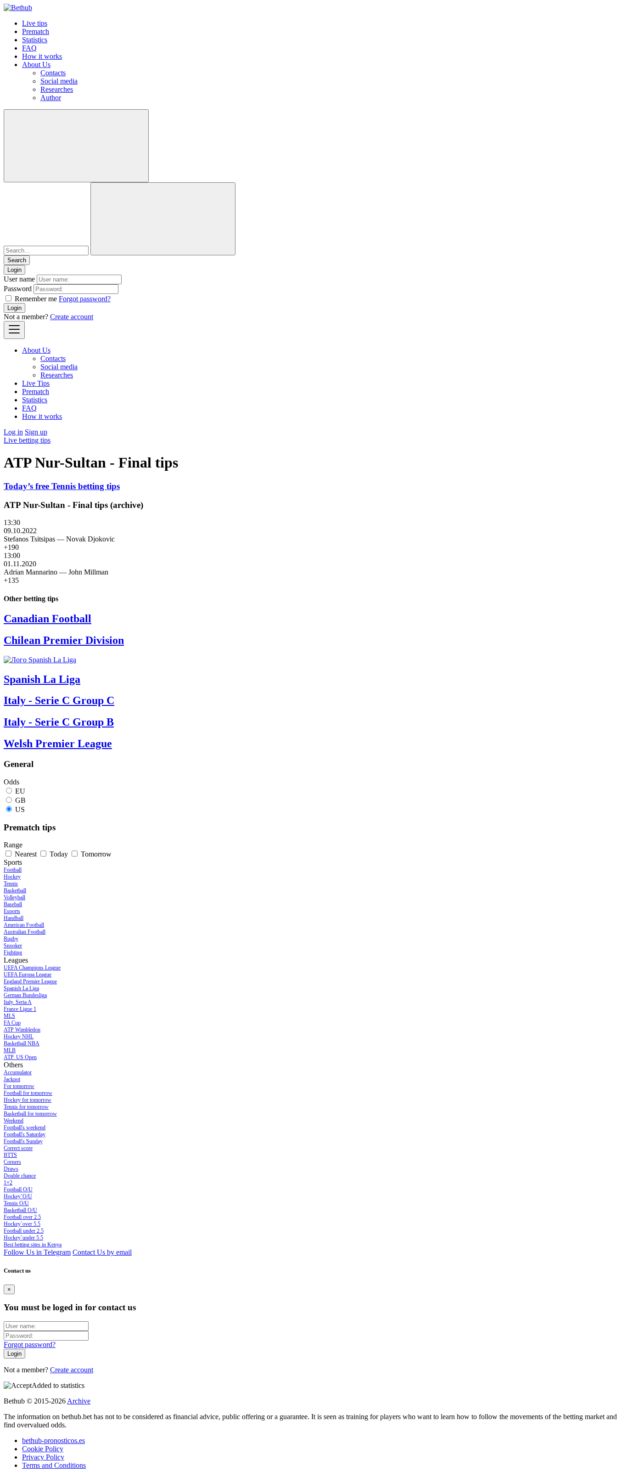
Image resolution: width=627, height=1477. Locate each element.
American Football (24, 925)
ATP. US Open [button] (20, 1057)
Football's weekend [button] (24, 1127)
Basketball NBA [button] (21, 1043)
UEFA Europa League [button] (27, 974)
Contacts (53, 73)
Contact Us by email (102, 1252)
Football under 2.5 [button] (24, 1231)
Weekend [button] (13, 1120)
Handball (13, 918)
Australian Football (24, 932)
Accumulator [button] (18, 1072)
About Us (36, 64)
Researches (56, 89)
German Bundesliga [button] (25, 995)
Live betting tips (27, 440)
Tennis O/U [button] (16, 1203)
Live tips (34, 23)
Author (50, 97)
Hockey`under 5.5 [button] (23, 1238)
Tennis (11, 883)
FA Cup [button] (12, 1023)
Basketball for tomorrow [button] (30, 1114)
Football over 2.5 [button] (22, 1217)
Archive (78, 1401)
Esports (12, 911)
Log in (13, 432)
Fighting (13, 952)
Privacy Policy (43, 1457)
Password (18, 289)
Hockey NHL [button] (19, 1036)
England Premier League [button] (30, 981)
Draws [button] (11, 1169)
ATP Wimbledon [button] (22, 1029)
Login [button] (14, 269)
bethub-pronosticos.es (53, 1440)
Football (13, 870)
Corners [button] (12, 1162)
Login (14, 307)
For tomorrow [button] (19, 1086)
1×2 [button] (8, 1182)
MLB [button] (10, 1050)
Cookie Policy (42, 1449)
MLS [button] (9, 1016)
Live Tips (36, 383)
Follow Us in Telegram (37, 1252)
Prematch (35, 31)
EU (20, 791)
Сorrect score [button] (18, 1148)
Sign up (36, 432)
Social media (59, 81)
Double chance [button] (20, 1176)
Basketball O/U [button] (20, 1210)
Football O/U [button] (18, 1189)
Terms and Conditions (54, 1465)
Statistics (34, 40)
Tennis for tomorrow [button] (26, 1107)
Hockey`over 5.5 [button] (22, 1224)
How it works (42, 56)
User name (19, 279)
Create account (71, 317)
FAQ (29, 48)
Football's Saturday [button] (24, 1134)
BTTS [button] (10, 1155)
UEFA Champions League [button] (32, 967)
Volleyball (14, 897)
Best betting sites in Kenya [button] (33, 1244)
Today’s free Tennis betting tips (62, 486)
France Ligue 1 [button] (20, 1009)
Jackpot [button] (12, 1079)
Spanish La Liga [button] (21, 988)
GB (20, 800)
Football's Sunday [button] (23, 1141)
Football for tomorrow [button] (28, 1093)
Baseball (13, 904)
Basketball (15, 890)
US (20, 809)
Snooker (13, 945)
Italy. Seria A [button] (18, 1002)
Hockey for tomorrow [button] (27, 1100)
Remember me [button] (36, 299)
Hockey (12, 877)
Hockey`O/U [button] (18, 1196)
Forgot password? (85, 299)
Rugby (11, 939)
